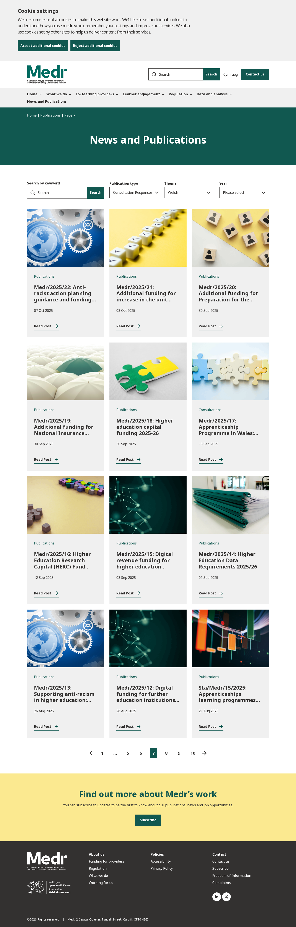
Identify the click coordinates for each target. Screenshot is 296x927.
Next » (204, 753)
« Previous (92, 753)
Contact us (255, 74)
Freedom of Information (231, 875)
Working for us (101, 882)
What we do (98, 875)
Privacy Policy (162, 868)
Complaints (221, 882)
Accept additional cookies (42, 45)
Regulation (98, 868)
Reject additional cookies (95, 45)
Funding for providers (106, 861)
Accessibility (161, 861)
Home (32, 115)
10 (192, 753)
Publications (50, 115)
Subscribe (220, 868)
